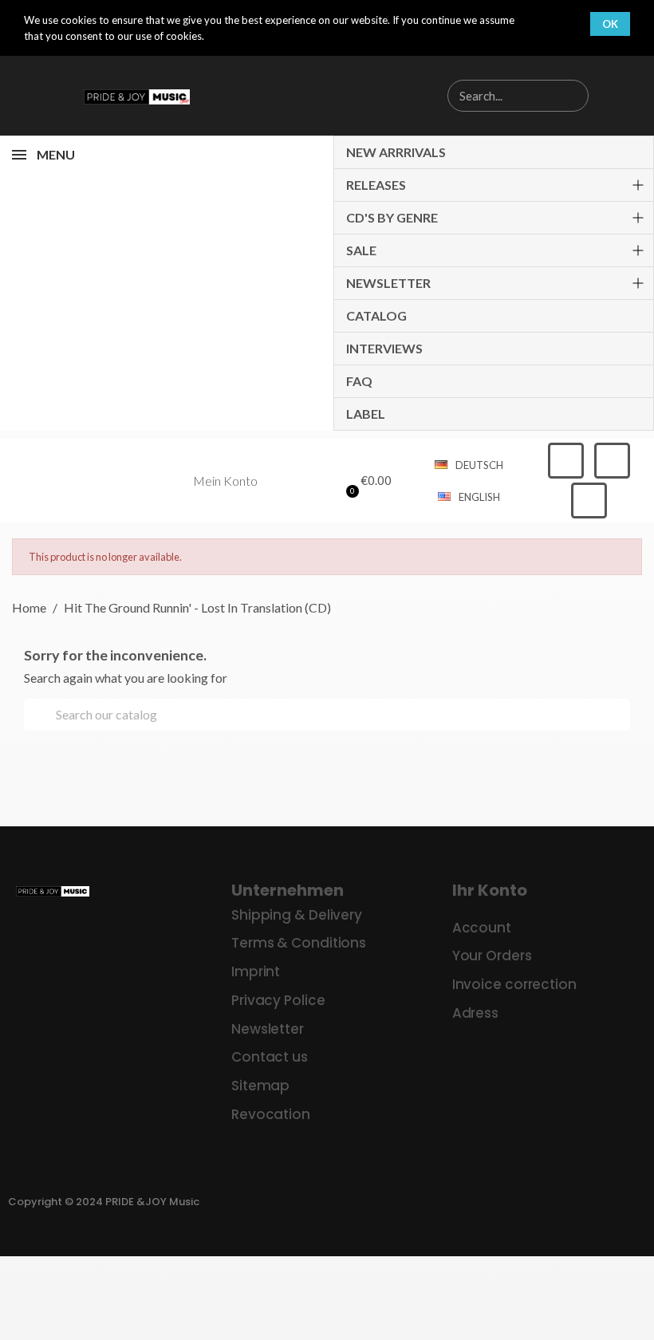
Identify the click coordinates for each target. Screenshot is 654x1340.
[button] (366, 481)
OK (610, 24)
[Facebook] (566, 461)
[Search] (572, 96)
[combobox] (491, 96)
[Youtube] (589, 500)
